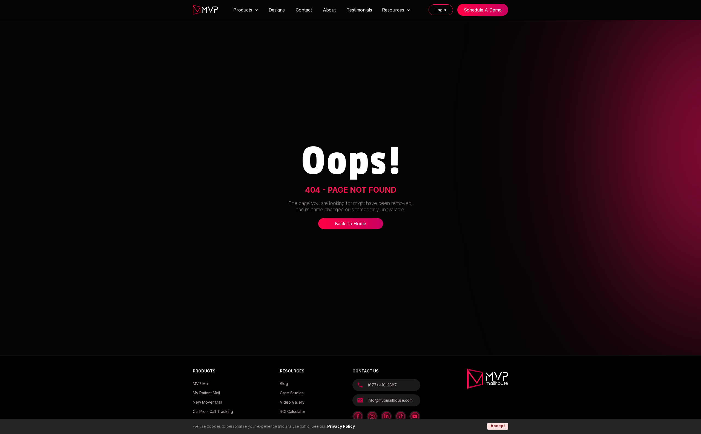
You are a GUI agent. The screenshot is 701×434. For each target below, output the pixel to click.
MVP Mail (201, 383)
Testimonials (359, 10)
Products (242, 10)
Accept (497, 425)
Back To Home (350, 223)
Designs (277, 10)
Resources (393, 10)
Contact (304, 10)
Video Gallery (292, 402)
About (329, 10)
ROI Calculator (292, 411)
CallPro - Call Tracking (213, 411)
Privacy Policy (341, 426)
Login (440, 9)
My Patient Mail (206, 392)
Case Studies (292, 392)
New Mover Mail (207, 402)
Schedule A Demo (483, 10)
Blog (284, 383)
